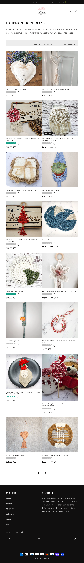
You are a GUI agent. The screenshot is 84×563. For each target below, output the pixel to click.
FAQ (7, 525)
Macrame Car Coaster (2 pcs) (14, 291)
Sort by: (37, 44)
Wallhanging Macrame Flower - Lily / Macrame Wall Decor (59, 291)
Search (9, 503)
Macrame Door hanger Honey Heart (16, 455)
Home (8, 498)
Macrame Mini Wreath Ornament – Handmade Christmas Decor (59, 341)
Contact (9, 519)
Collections (10, 514)
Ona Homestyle (44, 558)
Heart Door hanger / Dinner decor (16, 89)
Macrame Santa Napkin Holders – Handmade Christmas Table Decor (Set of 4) (23, 393)
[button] (7, 11)
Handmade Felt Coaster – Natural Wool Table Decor (21, 190)
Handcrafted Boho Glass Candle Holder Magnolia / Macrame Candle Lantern (57, 139)
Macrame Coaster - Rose (49, 240)
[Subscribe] (39, 538)
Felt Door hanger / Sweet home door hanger (55, 89)
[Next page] (52, 473)
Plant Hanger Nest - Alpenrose (51, 190)
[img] (11, 143)
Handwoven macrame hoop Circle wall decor (55, 455)
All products (11, 509)
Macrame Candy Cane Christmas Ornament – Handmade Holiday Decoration (59, 405)
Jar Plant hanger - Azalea (13, 341)
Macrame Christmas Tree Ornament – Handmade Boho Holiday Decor (22, 240)
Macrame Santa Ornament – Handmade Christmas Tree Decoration (22, 139)
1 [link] (32, 473)
